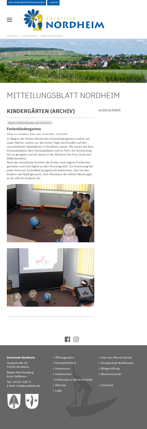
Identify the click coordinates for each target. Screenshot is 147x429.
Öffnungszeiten (65, 357)
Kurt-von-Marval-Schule (116, 357)
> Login (57, 390)
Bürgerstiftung (110, 368)
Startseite (12, 36)
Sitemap (60, 385)
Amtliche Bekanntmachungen (26, 2)
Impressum (62, 368)
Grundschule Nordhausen (117, 363)
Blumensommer (111, 374)
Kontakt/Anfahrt (65, 363)
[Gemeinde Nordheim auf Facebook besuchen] (69, 341)
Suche (54, 2)
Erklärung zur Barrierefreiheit (74, 379)
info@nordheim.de (28, 386)
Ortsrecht (107, 385)
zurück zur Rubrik (109, 110)
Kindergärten (29, 36)
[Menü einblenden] (9, 20)
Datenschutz (63, 374)
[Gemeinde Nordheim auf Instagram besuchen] (78, 341)
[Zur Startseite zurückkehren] (64, 11)
